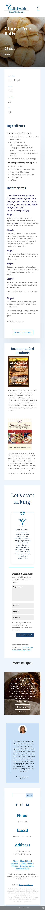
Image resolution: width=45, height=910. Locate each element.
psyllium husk (16, 223)
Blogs (22, 861)
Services (14, 863)
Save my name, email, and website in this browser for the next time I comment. (22, 626)
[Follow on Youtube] (27, 805)
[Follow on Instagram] (21, 805)
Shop (28, 861)
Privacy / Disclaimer (26, 885)
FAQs (30, 863)
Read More (22, 707)
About (15, 861)
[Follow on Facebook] (16, 805)
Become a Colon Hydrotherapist (25, 867)
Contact (23, 863)
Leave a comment (22, 332)
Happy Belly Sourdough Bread (22, 679)
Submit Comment (25, 635)
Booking (14, 866)
